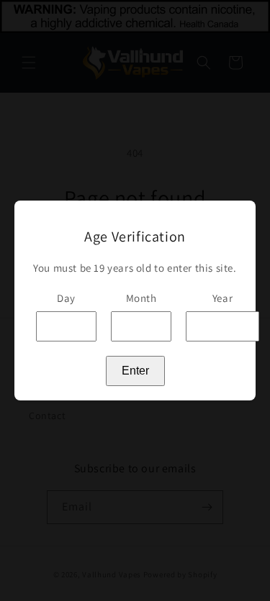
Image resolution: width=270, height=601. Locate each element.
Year (222, 298)
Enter (135, 370)
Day (66, 298)
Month (141, 298)
